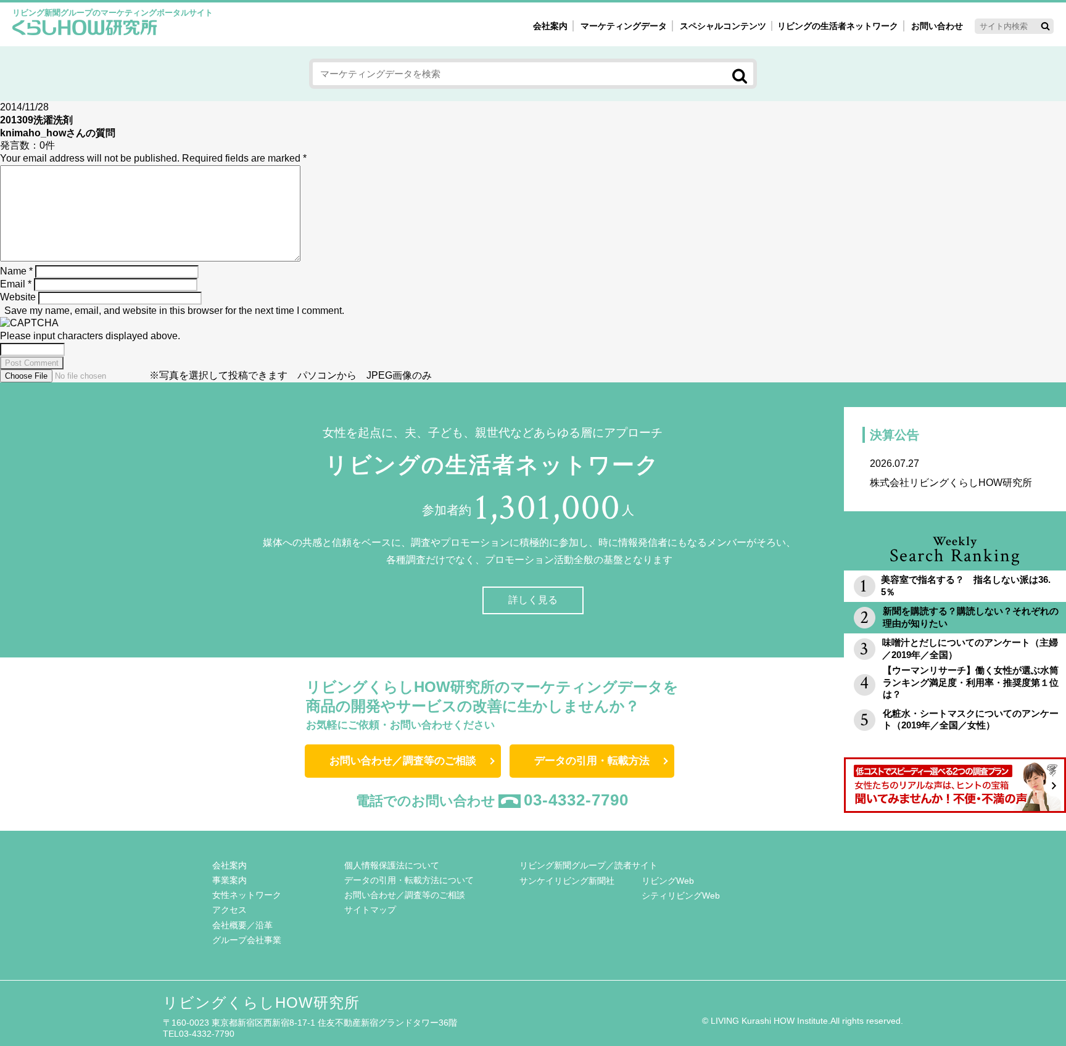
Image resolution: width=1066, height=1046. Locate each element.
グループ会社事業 (246, 940)
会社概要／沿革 (242, 925)
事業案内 (229, 880)
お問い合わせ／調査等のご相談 (402, 761)
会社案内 (550, 26)
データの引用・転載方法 (592, 761)
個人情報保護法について (391, 865)
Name (16, 271)
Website (18, 297)
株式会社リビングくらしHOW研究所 (951, 473)
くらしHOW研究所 (84, 29)
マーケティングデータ (624, 26)
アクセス (229, 910)
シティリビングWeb (681, 895)
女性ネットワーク (246, 895)
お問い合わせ (937, 26)
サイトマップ (370, 910)
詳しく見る (533, 600)
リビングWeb (668, 881)
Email (15, 284)
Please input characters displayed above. (90, 336)
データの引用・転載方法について (409, 880)
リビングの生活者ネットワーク (837, 26)
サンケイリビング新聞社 (566, 881)
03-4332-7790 (576, 800)
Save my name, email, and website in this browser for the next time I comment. (174, 310)
